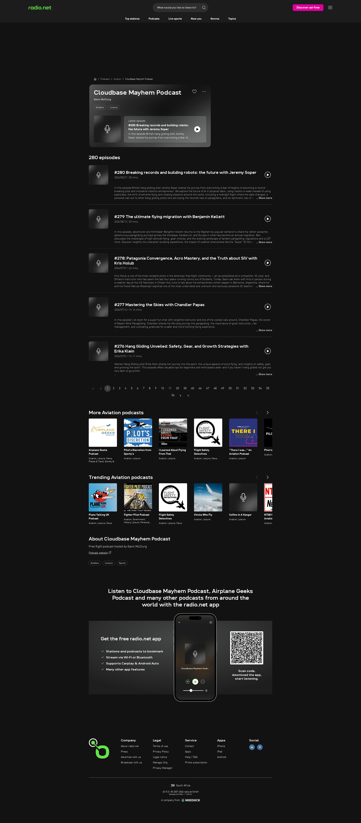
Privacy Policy (161, 751)
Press (124, 751)
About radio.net (130, 746)
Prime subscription (196, 762)
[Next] (267, 411)
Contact (189, 746)
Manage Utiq (160, 762)
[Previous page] (101, 389)
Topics (232, 18)
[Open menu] (330, 7)
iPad (219, 751)
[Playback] (197, 129)
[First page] (93, 389)
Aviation (100, 107)
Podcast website (98, 553)
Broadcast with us (131, 762)
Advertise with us (131, 757)
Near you (196, 18)
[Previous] (256, 411)
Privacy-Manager (162, 768)
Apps (188, 751)
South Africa (182, 785)
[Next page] (180, 396)
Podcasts (154, 18)
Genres (215, 18)
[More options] (204, 91)
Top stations (132, 18)
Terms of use (160, 746)
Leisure (114, 107)
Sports (122, 563)
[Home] (95, 79)
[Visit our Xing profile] (259, 747)
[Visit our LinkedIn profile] (251, 747)
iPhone (221, 746)
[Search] (204, 7)
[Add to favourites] (194, 91)
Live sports (175, 18)
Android (221, 757)
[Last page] (188, 396)
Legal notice (160, 757)
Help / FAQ (191, 757)
